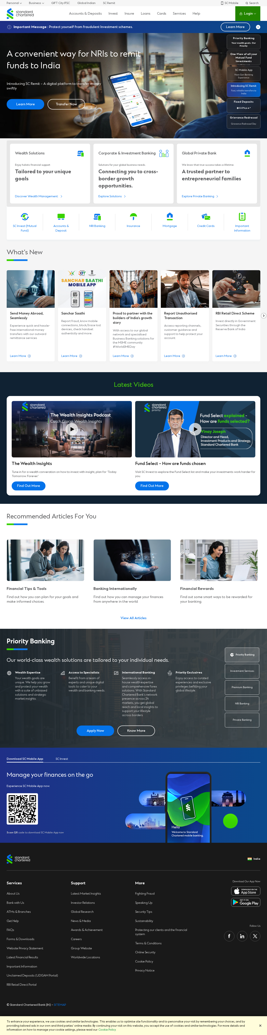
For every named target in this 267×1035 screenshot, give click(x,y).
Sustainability (144, 921)
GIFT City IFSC (60, 3)
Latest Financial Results (22, 957)
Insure (129, 13)
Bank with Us (15, 903)
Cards (161, 13)
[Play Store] (245, 902)
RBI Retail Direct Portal (22, 985)
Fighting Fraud (145, 894)
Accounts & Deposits (85, 13)
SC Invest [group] (62, 759)
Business (35, 3)
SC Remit (109, 3)
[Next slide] (264, 316)
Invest (113, 13)
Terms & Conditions (148, 943)
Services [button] (14, 883)
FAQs (10, 930)
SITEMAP (60, 1005)
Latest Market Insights (86, 894)
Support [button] (78, 883)
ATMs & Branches (19, 912)
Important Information (22, 967)
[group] (31, 316)
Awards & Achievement (87, 930)
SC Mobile (231, 3)
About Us (13, 894)
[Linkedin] (242, 936)
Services (179, 13)
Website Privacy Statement (25, 948)
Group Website (81, 948)
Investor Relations (83, 903)
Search (254, 3)
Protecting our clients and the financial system (161, 932)
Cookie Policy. (107, 1029)
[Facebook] (229, 936)
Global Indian (86, 3)
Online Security (145, 952)
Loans (145, 13)
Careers (76, 939)
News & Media (81, 921)
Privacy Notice (145, 971)
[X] (255, 936)
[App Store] (245, 891)
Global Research (82, 912)
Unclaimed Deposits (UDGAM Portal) (32, 976)
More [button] (140, 883)
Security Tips (143, 912)
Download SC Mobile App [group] (25, 759)
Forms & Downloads (20, 939)
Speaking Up (143, 903)
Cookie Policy (144, 962)
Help (196, 13)
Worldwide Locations (85, 957)
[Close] (260, 1025)
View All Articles (133, 618)
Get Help (13, 921)
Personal (13, 3)
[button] (243, 42)
